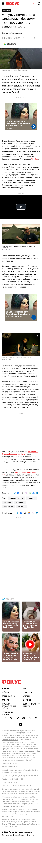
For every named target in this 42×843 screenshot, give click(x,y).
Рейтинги (6, 692)
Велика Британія (17, 498)
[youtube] (23, 718)
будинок (20, 502)
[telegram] (17, 718)
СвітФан (6, 10)
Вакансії (27, 700)
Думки (26, 688)
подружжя (9, 507)
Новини (5, 688)
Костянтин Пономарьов (12, 33)
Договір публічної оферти (31, 705)
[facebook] (4, 718)
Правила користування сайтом (9, 706)
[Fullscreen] (38, 227)
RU (34, 3)
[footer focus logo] (11, 682)
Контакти (30, 835)
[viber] (29, 718)
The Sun (34, 159)
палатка (8, 502)
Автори (26, 696)
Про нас (5, 700)
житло (31, 498)
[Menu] (3, 3)
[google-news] (36, 718)
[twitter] (11, 718)
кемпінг (22, 507)
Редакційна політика (7, 713)
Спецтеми (28, 692)
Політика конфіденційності (13, 835)
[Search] (39, 3)
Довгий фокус (8, 696)
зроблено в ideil (8, 839)
